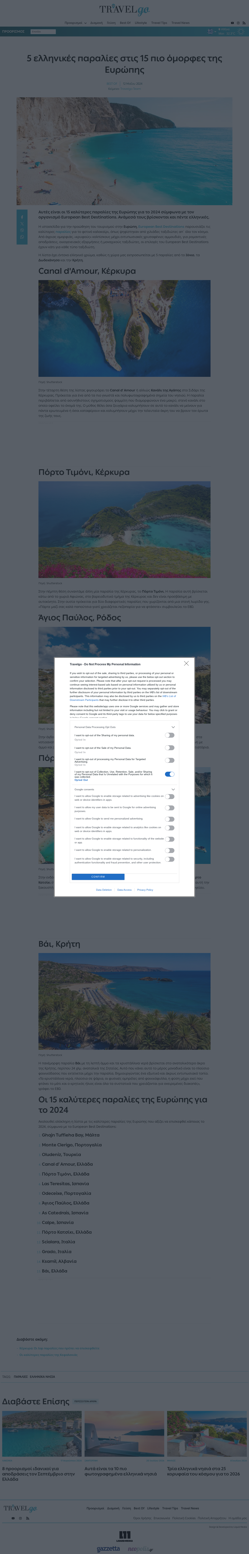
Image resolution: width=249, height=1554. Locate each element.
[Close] (187, 664)
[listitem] (124, 727)
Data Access (124, 889)
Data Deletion (104, 889)
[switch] (169, 735)
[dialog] (124, 777)
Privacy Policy (145, 889)
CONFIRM (98, 876)
